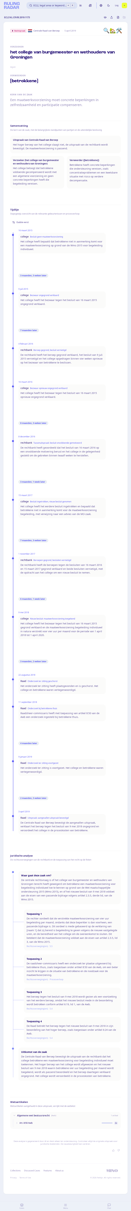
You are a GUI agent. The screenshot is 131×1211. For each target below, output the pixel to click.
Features (47, 1170)
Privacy (13, 1177)
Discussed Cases (32, 1170)
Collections (15, 1170)
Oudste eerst (22, 222)
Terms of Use (25, 1177)
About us (59, 1170)
